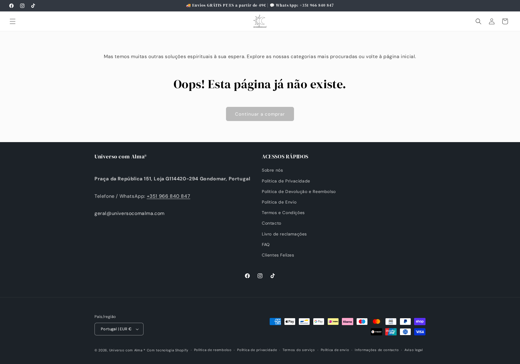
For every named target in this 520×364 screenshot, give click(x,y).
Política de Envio (279, 202)
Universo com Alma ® (127, 350)
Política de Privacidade (286, 181)
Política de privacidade (257, 350)
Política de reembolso (213, 350)
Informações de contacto (377, 350)
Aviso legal (413, 350)
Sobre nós (272, 170)
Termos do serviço (299, 350)
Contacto (271, 223)
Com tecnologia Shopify (167, 350)
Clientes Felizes (278, 255)
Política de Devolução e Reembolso (299, 191)
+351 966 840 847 (168, 196)
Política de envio (335, 350)
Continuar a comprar (260, 114)
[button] (12, 21)
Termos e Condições (283, 212)
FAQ (266, 244)
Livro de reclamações (284, 234)
